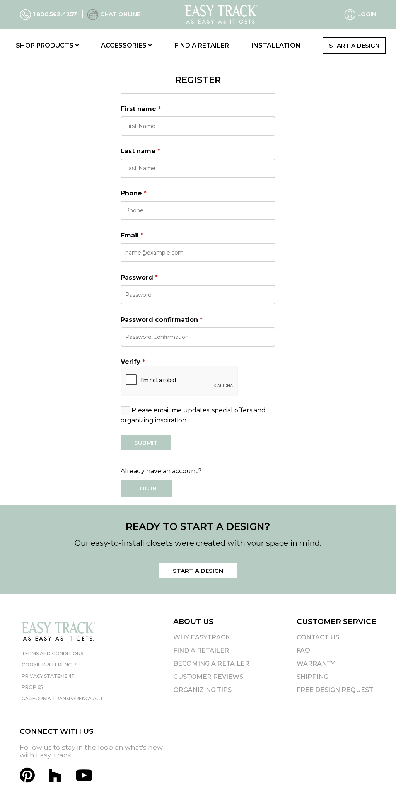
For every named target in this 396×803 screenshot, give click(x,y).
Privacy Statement (48, 676)
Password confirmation (162, 319)
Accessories (124, 45)
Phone (134, 193)
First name (141, 109)
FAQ (303, 650)
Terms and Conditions (52, 653)
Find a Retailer (201, 45)
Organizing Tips (202, 690)
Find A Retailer (201, 650)
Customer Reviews (208, 676)
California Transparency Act (62, 698)
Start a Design (354, 45)
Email (132, 235)
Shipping (312, 676)
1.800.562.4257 (55, 14)
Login (366, 14)
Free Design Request (335, 690)
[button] (376, 783)
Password (139, 277)
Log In (146, 488)
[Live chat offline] (93, 14)
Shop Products (45, 45)
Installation (275, 45)
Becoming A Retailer (211, 663)
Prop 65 (32, 687)
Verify (133, 362)
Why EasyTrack (201, 637)
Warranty (316, 663)
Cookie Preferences (49, 665)
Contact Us (318, 637)
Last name (140, 151)
